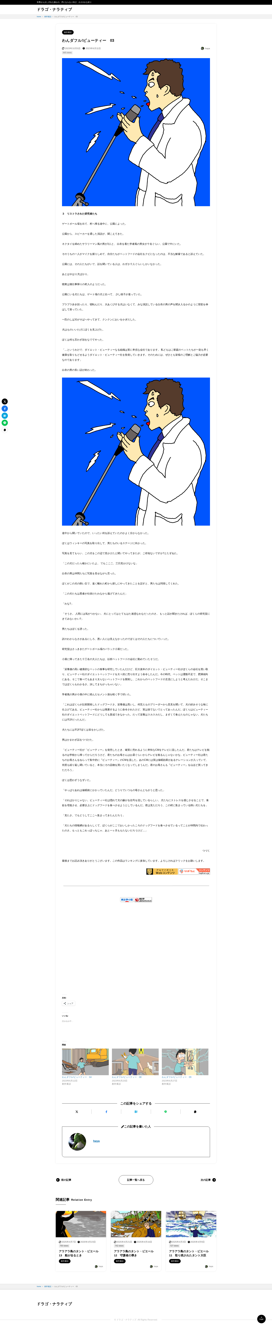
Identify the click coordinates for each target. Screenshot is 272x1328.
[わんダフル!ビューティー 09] (185, 1062)
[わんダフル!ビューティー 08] (135, 1062)
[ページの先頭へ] (261, 1319)
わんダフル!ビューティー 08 (127, 1077)
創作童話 (68, 32)
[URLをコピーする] (195, 1111)
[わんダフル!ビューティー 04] (85, 1062)
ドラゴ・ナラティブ (54, 9)
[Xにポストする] (76, 1111)
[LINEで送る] (165, 1111)
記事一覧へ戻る (136, 1180)
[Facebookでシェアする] (106, 1111)
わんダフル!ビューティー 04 (77, 1077)
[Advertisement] (136, 944)
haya (96, 1141)
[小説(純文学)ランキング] (143, 899)
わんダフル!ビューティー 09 (176, 1077)
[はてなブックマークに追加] (136, 1111)
